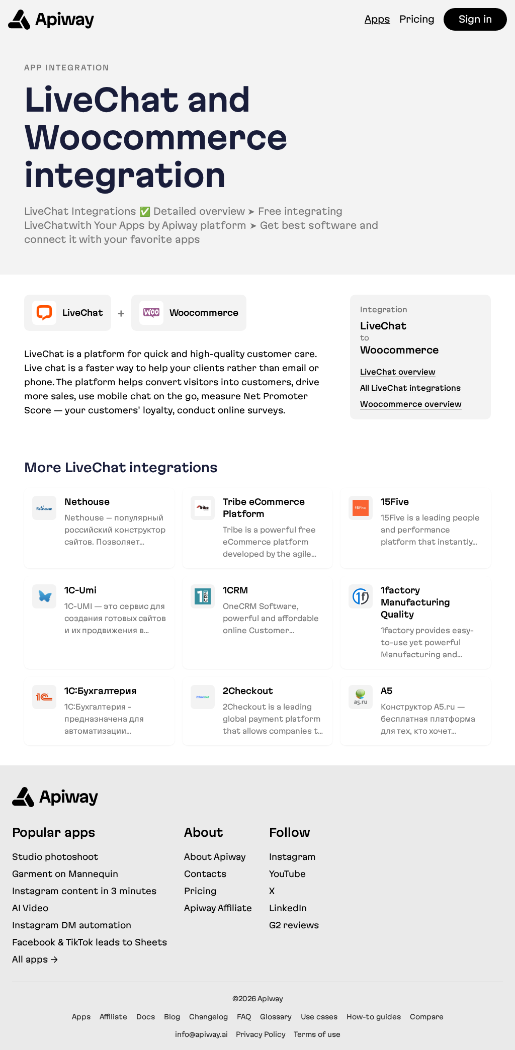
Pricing (417, 19)
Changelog (208, 1017)
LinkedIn (288, 908)
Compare (427, 1017)
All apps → (35, 959)
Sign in (475, 19)
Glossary (276, 1017)
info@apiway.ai (201, 1034)
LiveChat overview (398, 372)
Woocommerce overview (411, 404)
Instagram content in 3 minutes (84, 891)
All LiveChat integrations (410, 388)
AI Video (30, 908)
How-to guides (374, 1017)
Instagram (292, 856)
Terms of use (317, 1034)
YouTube (287, 874)
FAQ (244, 1017)
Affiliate (113, 1017)
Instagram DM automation (71, 925)
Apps (377, 19)
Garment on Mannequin (65, 874)
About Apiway (215, 856)
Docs (145, 1017)
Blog (172, 1017)
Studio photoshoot (55, 856)
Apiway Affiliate (218, 908)
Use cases (319, 1017)
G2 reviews (294, 925)
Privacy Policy (261, 1034)
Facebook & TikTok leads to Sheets (89, 942)
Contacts (205, 874)
